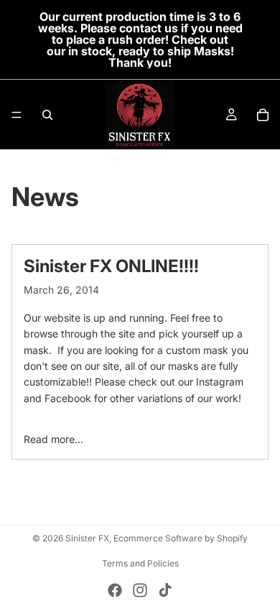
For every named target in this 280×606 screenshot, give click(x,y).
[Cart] (263, 115)
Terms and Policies (140, 563)
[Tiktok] (165, 590)
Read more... (53, 439)
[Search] (47, 115)
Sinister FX (87, 538)
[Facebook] (114, 590)
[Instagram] (140, 590)
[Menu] (16, 114)
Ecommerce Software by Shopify (180, 538)
